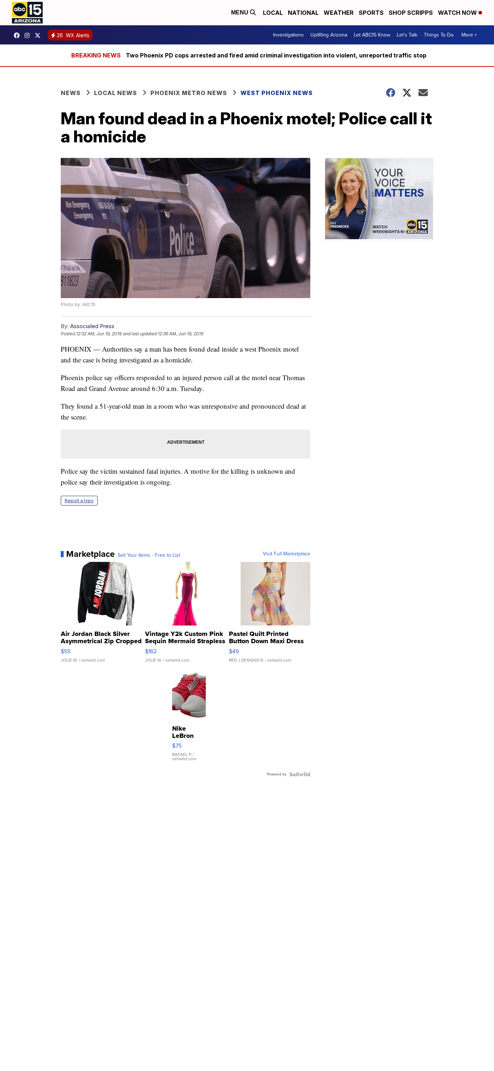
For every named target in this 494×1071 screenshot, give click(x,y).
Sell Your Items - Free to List (149, 555)
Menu (240, 12)
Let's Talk (407, 35)
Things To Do (438, 35)
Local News (115, 92)
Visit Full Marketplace (286, 553)
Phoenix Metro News (188, 92)
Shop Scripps (411, 12)
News (71, 92)
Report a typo (79, 500)
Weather (339, 12)
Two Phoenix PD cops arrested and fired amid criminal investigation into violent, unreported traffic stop (276, 55)
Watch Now (458, 12)
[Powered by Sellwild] (299, 774)
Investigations (288, 35)
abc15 (18, 35)
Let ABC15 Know (372, 35)
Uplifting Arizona (328, 35)
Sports (371, 12)
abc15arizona (29, 35)
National (303, 12)
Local (273, 12)
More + (469, 35)
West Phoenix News (276, 92)
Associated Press (92, 326)
